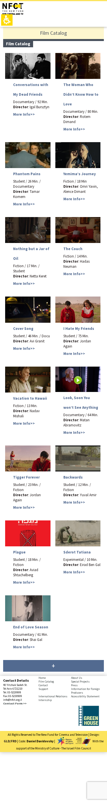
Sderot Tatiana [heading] (77, 552)
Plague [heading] (19, 552)
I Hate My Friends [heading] (78, 328)
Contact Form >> (15, 703)
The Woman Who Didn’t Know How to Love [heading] (80, 94)
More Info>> (24, 114)
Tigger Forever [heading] (26, 477)
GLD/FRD (10, 741)
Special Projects (80, 681)
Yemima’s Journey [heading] (79, 173)
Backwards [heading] (73, 477)
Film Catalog (46, 681)
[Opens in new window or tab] (88, 725)
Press (74, 685)
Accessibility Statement (85, 696)
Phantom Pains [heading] (27, 173)
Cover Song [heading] (23, 328)
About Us (76, 678)
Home (42, 678)
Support (43, 689)
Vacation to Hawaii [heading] (30, 398)
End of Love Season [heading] (30, 627)
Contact (43, 685)
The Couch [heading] (72, 248)
